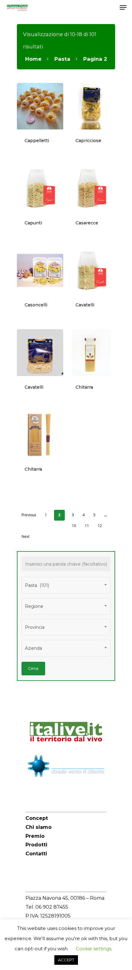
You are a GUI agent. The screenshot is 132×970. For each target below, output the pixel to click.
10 (74, 525)
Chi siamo (38, 827)
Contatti (36, 854)
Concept (36, 818)
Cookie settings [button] (93, 949)
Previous (28, 515)
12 (100, 525)
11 (87, 525)
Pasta (62, 59)
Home (33, 59)
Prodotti (36, 845)
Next (25, 536)
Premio (35, 836)
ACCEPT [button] (66, 959)
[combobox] (66, 585)
